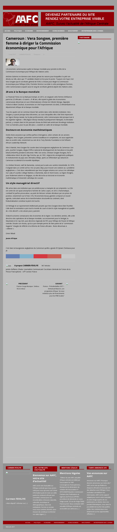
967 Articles (46, 266)
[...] (27, 503)
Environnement (42, 31)
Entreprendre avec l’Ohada (92, 31)
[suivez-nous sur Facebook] (99, 8)
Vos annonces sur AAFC (97, 475)
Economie (29, 31)
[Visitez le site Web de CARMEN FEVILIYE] (6, 276)
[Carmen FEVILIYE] (18, 484)
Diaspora (37, 54)
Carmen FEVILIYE (15, 498)
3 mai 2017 (12, 54)
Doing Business (58, 31)
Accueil (8, 31)
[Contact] (112, 8)
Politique (18, 31)
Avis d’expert (73, 31)
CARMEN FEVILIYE (25, 54)
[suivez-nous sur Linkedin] (108, 8)
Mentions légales (70, 473)
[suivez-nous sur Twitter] (103, 8)
